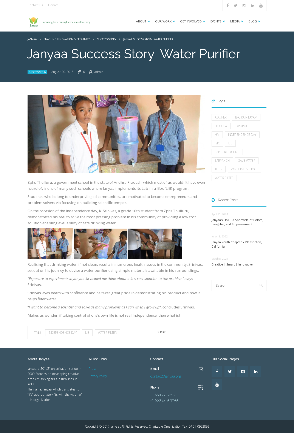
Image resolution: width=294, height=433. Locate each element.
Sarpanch (222, 160)
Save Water (246, 160)
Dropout (243, 126)
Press (92, 369)
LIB (87, 332)
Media (235, 21)
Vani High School (244, 169)
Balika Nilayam (246, 117)
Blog (252, 21)
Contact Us (35, 5)
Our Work (163, 21)
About (141, 21)
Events (215, 21)
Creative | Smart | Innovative (232, 264)
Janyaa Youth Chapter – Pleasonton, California (237, 244)
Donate (53, 5)
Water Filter (107, 332)
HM (217, 135)
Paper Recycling (227, 152)
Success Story (37, 72)
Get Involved (191, 21)
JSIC (217, 143)
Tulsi (218, 169)
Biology (221, 126)
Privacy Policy (98, 376)
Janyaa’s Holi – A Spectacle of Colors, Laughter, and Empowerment (237, 222)
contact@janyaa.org (165, 376)
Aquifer (221, 117)
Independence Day (62, 332)
